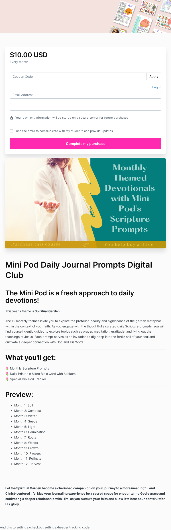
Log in (156, 87)
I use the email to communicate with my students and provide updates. (64, 131)
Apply (153, 76)
